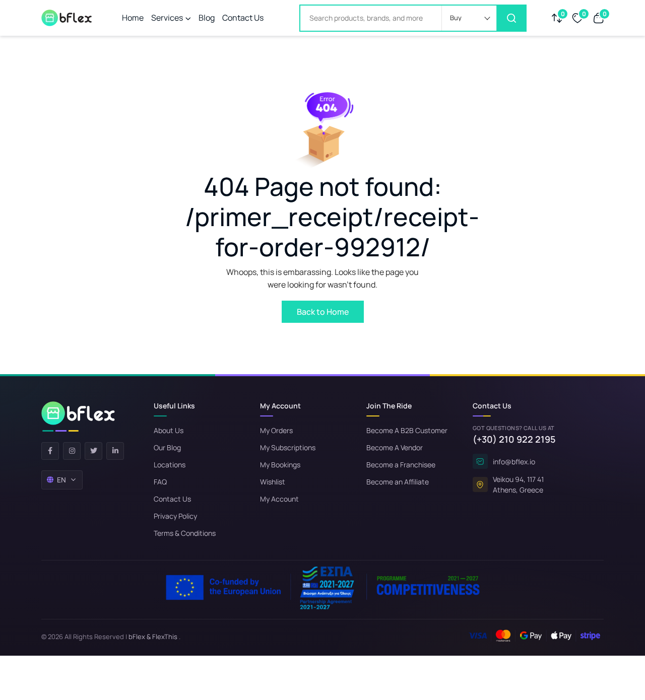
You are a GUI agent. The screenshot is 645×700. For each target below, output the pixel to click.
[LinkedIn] (115, 451)
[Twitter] (93, 451)
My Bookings (280, 464)
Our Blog (167, 447)
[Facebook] (50, 451)
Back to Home (323, 311)
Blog (207, 17)
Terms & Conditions (185, 533)
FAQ (160, 481)
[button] (469, 18)
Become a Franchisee (400, 464)
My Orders (276, 430)
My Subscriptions (287, 447)
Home (133, 17)
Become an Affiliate (397, 481)
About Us (168, 430)
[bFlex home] (78, 416)
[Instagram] (72, 451)
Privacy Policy (175, 516)
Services (167, 17)
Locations (169, 464)
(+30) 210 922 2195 (514, 439)
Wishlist (272, 481)
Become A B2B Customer (406, 430)
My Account (279, 499)
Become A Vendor (394, 447)
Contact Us (243, 17)
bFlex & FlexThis (152, 636)
